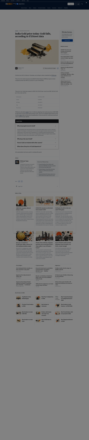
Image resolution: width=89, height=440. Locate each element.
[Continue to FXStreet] (86, 2)
